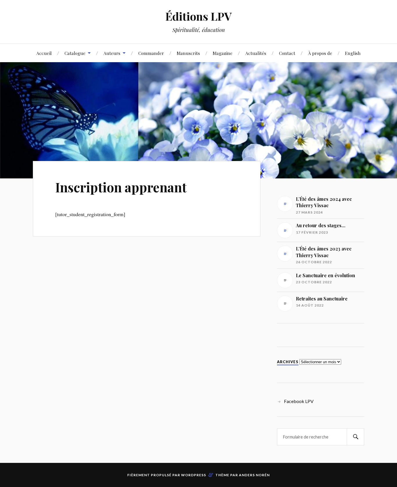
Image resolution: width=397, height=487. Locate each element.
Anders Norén (254, 475)
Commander (151, 53)
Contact (287, 53)
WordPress (193, 475)
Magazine (223, 53)
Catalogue (75, 53)
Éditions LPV (198, 16)
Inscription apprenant (121, 187)
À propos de (320, 53)
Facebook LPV (299, 401)
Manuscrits (188, 53)
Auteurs (111, 53)
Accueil (44, 53)
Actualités (255, 53)
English (353, 53)
